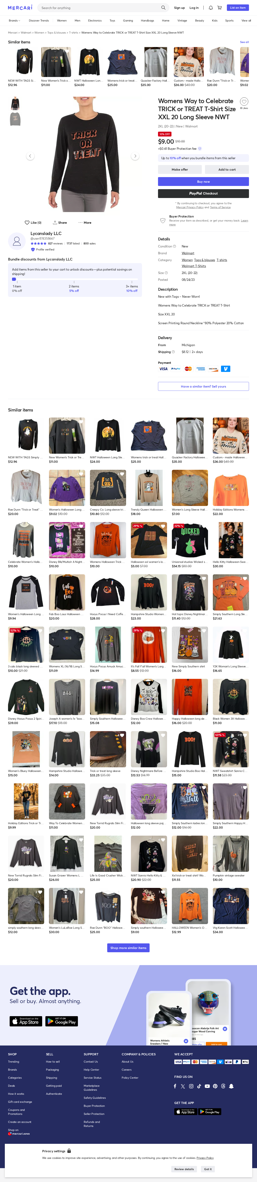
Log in (194, 7)
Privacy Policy (205, 1158)
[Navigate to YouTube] (207, 1086)
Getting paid (54, 1086)
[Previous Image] (30, 156)
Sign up (179, 7)
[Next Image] (135, 156)
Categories (14, 1077)
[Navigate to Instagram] (191, 1086)
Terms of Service (220, 207)
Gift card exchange (20, 1102)
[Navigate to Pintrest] (215, 1086)
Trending (13, 1061)
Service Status (92, 1077)
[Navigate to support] (178, 1062)
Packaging (52, 1069)
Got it (208, 1169)
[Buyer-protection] (200, 149)
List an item (238, 7)
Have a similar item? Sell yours (203, 386)
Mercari (12, 32)
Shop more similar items (128, 948)
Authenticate (54, 1094)
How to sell (53, 1061)
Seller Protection (94, 1114)
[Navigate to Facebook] (175, 1086)
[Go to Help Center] (174, 246)
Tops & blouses (56, 32)
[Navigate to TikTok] (199, 1086)
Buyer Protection (94, 1106)
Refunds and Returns (92, 1124)
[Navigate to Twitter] (183, 1086)
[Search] (163, 8)
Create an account (19, 1122)
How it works (16, 1094)
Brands (12, 1069)
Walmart (26, 32)
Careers (127, 1069)
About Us (127, 1061)
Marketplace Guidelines (91, 1088)
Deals (11, 1086)
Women (39, 32)
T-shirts (73, 32)
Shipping (51, 1077)
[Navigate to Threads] (223, 1086)
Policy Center (130, 1077)
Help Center (91, 1069)
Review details (184, 1169)
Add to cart (227, 169)
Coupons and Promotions (16, 1112)
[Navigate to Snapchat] (231, 1086)
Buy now (203, 181)
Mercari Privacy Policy (189, 207)
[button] (211, 8)
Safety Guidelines (95, 1098)
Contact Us (91, 1061)
